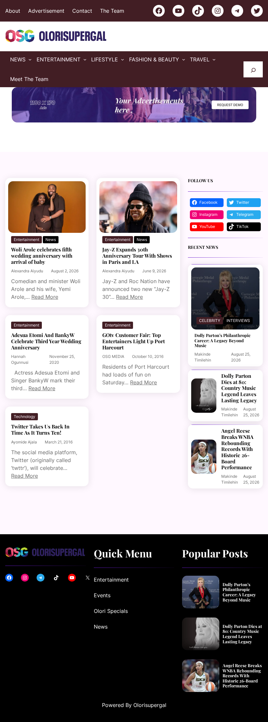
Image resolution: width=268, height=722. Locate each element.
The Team (112, 11)
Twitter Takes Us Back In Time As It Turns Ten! (40, 430)
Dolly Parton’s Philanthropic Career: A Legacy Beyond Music (222, 340)
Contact (82, 11)
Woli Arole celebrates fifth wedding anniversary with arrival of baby (41, 256)
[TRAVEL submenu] (214, 59)
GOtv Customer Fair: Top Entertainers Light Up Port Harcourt (133, 341)
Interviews (238, 320)
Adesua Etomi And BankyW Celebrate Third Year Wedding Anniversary (46, 341)
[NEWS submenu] (30, 59)
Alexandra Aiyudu (27, 270)
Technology (24, 416)
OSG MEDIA (113, 356)
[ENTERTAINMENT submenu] (85, 59)
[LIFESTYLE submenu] (122, 59)
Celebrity (209, 320)
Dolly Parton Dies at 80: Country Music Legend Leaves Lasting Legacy (239, 388)
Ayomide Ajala (24, 442)
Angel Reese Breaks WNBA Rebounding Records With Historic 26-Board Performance (237, 449)
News (50, 239)
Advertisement (46, 11)
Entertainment (26, 239)
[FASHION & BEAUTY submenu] (183, 59)
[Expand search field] (253, 69)
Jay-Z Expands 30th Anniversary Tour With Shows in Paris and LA (137, 256)
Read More (44, 297)
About (12, 11)
